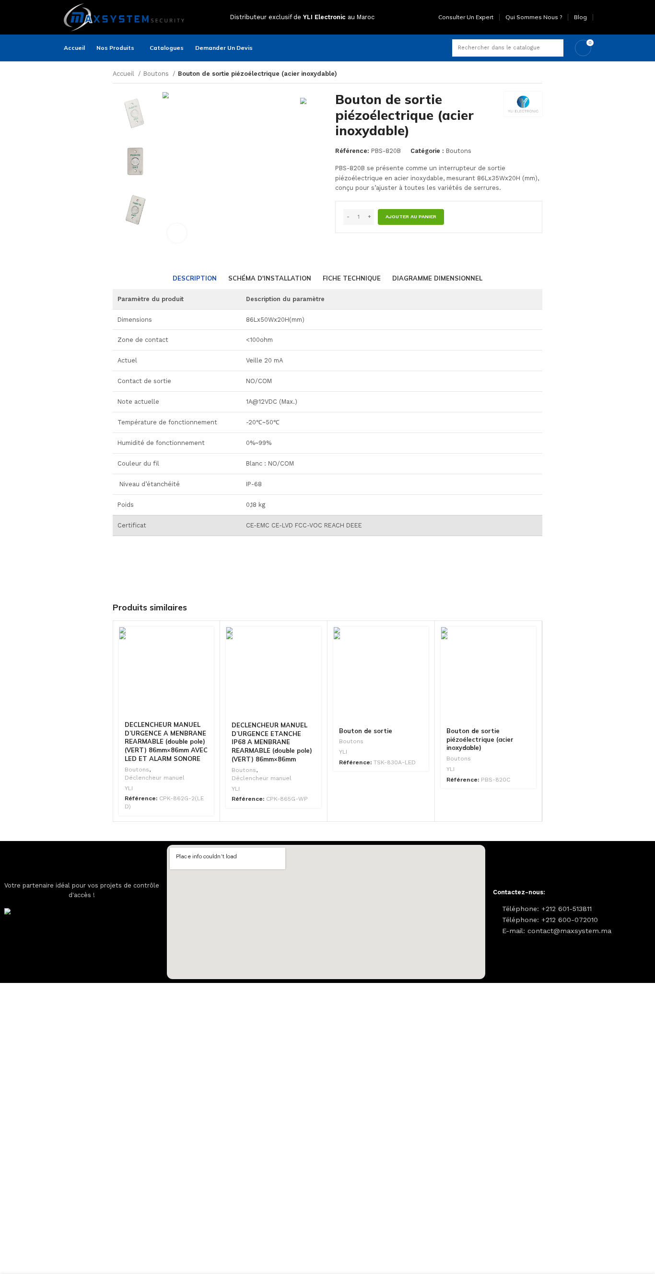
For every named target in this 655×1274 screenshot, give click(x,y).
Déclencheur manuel (155, 777)
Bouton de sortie (365, 731)
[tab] (195, 278)
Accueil (124, 73)
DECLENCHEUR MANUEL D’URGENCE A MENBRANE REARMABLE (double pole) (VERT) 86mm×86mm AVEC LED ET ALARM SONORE (166, 742)
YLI (129, 788)
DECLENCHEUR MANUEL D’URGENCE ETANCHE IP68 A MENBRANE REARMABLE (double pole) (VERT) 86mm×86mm (272, 742)
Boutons (157, 73)
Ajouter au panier (411, 216)
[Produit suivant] (538, 74)
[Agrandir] (177, 233)
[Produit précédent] (523, 74)
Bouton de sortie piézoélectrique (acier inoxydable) (480, 739)
